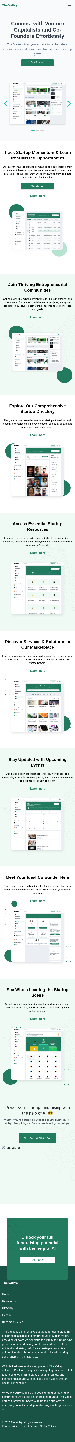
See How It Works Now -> (37, 1138)
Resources (9, 1301)
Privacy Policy (9, 1426)
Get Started (37, 62)
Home (6, 1294)
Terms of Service (28, 1426)
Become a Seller (12, 1321)
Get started (37, 186)
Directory (7, 1308)
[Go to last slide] (6, 103)
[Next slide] (68, 103)
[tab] (33, 130)
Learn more (37, 195)
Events (6, 1315)
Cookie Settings (48, 1426)
